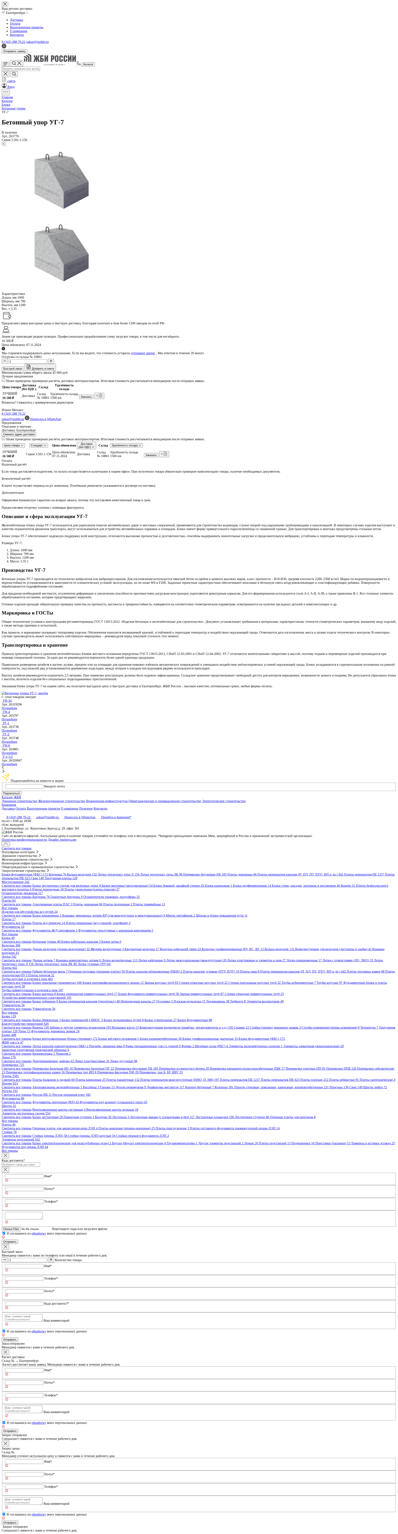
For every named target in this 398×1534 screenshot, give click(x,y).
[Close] (5, 1156)
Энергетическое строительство (224, 801)
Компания (9, 805)
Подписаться (11, 793)
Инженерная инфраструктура (107, 801)
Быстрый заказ (12, 368)
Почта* (49, 1189)
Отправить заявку (14, 51)
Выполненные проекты (26, 27)
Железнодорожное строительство (61, 801)
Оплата (15, 23)
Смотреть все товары (17, 848)
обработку (39, 1233)
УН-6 (6, 745)
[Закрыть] (5, 1170)
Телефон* (51, 1201)
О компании (18, 31)
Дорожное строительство (19, 801)
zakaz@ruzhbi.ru (37, 42)
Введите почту (54, 786)
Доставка (16, 20)
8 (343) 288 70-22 (13, 42)
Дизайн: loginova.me (62, 839)
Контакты (17, 34)
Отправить (10, 1241)
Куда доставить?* (56, 1303)
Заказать (86, 396)
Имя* (48, 1176)
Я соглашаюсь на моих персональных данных (47, 1233)
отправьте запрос (143, 353)
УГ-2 (5, 734)
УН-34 (7, 700)
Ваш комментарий (56, 1320)
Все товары (10, 908)
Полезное (86, 808)
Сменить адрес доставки (19, 434)
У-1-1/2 (7, 756)
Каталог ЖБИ (11, 797)
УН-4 (6, 712)
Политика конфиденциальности (24, 839)
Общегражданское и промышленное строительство (165, 801)
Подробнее (9, 708)
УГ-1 (5, 723)
